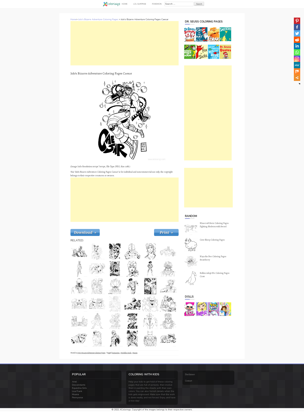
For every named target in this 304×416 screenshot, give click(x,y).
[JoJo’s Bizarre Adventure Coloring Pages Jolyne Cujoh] (79, 268)
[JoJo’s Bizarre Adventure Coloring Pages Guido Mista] (115, 338)
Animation (116, 353)
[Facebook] (297, 27)
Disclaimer (190, 374)
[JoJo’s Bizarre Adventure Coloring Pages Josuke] (168, 303)
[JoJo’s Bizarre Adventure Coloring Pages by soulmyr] (150, 268)
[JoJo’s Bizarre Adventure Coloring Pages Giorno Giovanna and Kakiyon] (168, 338)
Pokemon (157, 4)
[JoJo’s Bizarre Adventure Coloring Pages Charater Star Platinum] (115, 303)
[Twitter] (297, 33)
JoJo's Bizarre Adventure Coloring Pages (98, 19)
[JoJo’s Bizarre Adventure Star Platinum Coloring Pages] (115, 286)
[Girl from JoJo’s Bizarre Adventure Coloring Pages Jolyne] (97, 251)
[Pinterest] (297, 21)
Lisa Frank (77, 391)
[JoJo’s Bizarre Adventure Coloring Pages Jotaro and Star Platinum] (97, 268)
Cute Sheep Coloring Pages (212, 239)
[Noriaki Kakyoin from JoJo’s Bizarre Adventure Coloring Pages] (150, 251)
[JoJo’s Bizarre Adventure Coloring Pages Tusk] (79, 303)
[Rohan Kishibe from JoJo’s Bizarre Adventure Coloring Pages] (132, 286)
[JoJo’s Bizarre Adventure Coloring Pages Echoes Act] (132, 251)
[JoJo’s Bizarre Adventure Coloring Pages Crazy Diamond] (150, 303)
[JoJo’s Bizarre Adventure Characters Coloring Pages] (97, 286)
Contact (188, 380)
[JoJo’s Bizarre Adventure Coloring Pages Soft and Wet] (150, 321)
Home (73, 19)
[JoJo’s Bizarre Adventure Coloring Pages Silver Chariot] (79, 251)
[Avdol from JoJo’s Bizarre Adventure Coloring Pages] (168, 321)
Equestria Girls (79, 388)
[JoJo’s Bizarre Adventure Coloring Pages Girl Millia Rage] (115, 251)
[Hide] (299, 84)
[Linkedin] (297, 46)
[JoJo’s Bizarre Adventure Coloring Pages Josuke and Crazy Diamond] (97, 303)
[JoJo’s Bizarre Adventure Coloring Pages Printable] (132, 338)
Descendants (78, 384)
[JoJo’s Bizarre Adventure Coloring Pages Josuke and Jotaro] (150, 286)
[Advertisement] (124, 43)
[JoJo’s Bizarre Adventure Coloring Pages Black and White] (132, 303)
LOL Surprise (139, 4)
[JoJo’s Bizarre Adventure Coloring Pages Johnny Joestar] (132, 268)
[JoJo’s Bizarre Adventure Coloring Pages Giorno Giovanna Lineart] (79, 338)
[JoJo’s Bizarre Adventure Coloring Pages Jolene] (168, 286)
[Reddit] (297, 40)
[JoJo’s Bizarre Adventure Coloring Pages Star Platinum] (115, 321)
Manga (134, 353)
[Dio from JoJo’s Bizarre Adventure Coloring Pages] (168, 268)
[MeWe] (297, 65)
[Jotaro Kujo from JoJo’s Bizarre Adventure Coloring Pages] (97, 321)
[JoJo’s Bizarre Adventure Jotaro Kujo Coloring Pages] (97, 338)
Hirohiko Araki (125, 353)
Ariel (74, 381)
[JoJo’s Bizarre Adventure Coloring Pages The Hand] (168, 251)
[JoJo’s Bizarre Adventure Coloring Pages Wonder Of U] (79, 286)
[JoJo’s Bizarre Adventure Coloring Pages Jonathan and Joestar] (132, 321)
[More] (297, 78)
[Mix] (297, 71)
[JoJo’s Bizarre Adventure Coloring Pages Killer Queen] (150, 338)
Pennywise (77, 397)
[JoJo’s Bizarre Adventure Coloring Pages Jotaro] (115, 268)
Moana (75, 394)
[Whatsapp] (297, 52)
